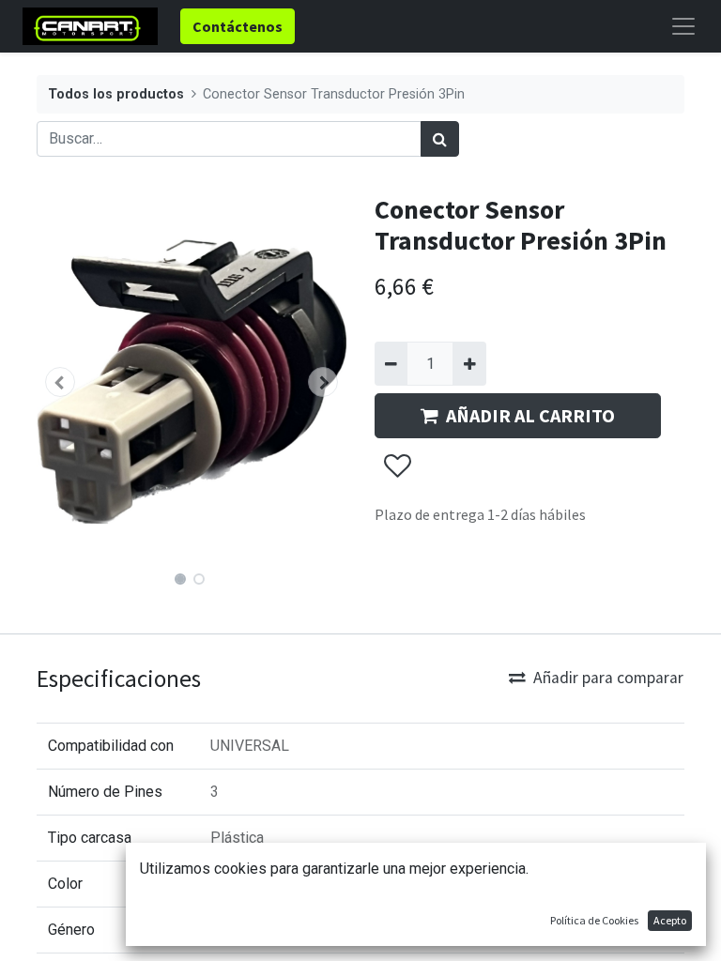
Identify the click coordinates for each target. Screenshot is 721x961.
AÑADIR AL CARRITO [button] (530, 415)
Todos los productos (116, 94)
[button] (60, 382)
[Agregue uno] (469, 363)
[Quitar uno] (391, 363)
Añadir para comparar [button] (608, 677)
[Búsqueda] (440, 139)
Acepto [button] (669, 920)
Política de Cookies (594, 920)
